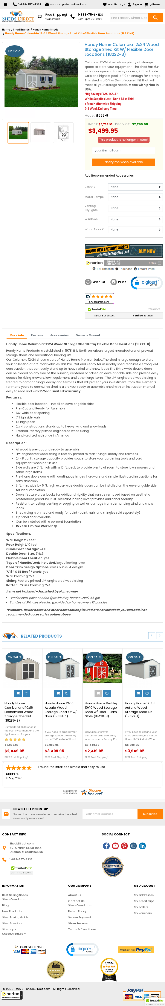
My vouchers (143, 913)
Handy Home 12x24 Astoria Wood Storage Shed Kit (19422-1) (140, 709)
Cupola (90, 187)
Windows (91, 219)
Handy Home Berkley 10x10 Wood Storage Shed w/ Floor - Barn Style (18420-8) (101, 709)
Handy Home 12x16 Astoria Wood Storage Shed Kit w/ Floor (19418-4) (61, 709)
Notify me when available (124, 162)
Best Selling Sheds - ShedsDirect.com (16, 897)
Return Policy (77, 911)
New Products (12, 911)
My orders (141, 907)
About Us (74, 895)
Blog (5, 905)
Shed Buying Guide (15, 917)
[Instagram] (133, 846)
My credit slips (144, 901)
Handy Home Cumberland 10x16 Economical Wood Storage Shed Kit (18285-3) (19, 712)
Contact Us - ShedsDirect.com (80, 903)
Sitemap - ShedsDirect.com (14, 931)
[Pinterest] (124, 846)
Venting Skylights (91, 208)
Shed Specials (12, 923)
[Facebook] (106, 846)
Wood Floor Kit (95, 229)
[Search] (155, 17)
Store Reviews (78, 923)
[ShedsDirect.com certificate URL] (82, 792)
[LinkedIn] (142, 846)
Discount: (122, 124)
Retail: (93, 124)
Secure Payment (79, 917)
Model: (90, 115)
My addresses (144, 895)
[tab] (17, 335)
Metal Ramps (94, 197)
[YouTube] (115, 846)
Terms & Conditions (82, 929)
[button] (12, 995)
